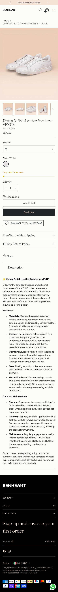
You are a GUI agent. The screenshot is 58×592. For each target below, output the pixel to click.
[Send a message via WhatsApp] (52, 586)
